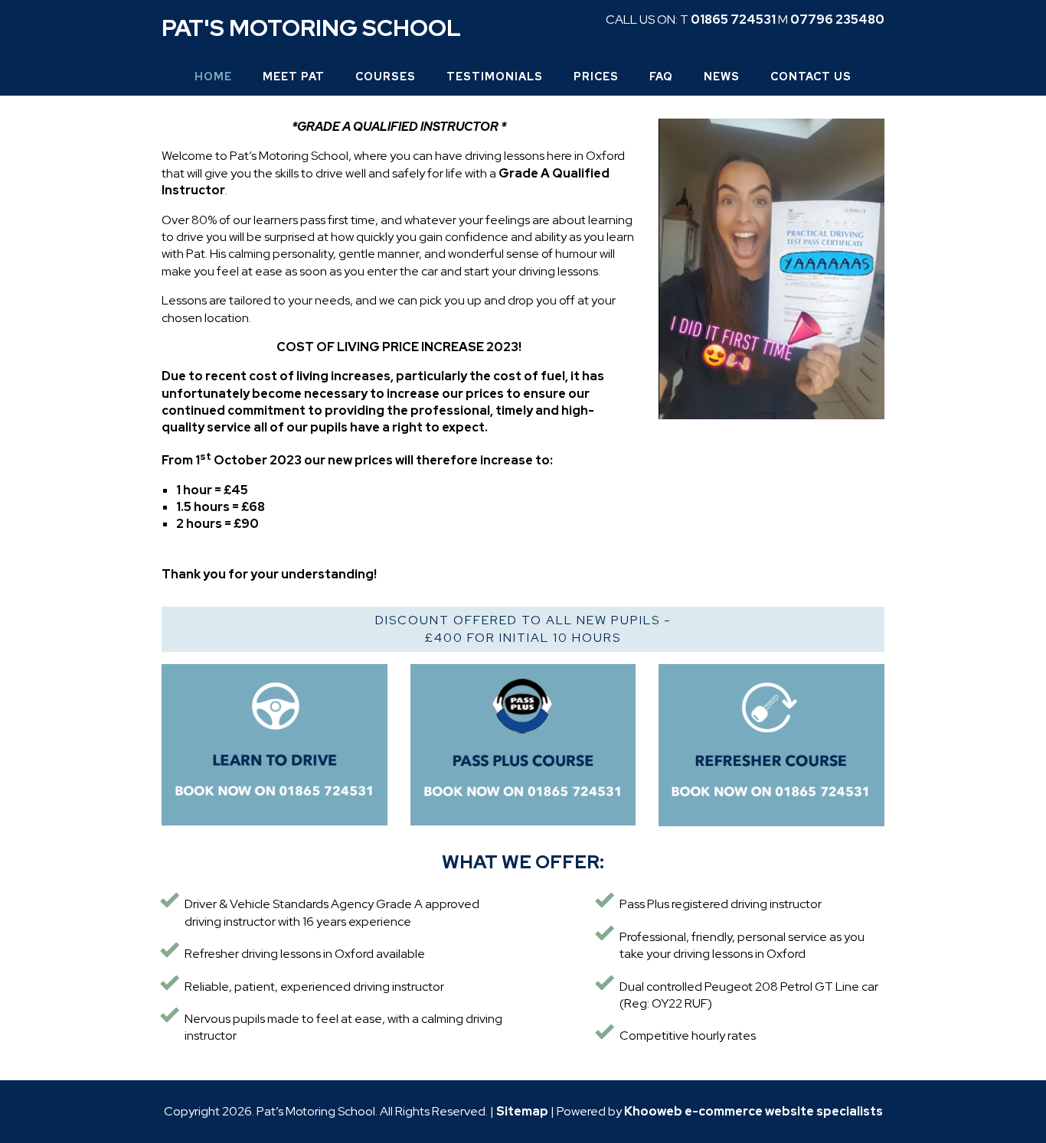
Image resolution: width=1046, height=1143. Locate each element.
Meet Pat (294, 76)
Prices (596, 76)
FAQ (661, 76)
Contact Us (811, 76)
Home (213, 76)
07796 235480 (837, 19)
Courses (385, 76)
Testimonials (494, 76)
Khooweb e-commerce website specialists (753, 1111)
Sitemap (522, 1111)
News (722, 76)
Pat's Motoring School (311, 27)
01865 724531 (733, 19)
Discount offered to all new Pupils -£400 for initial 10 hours (523, 628)
